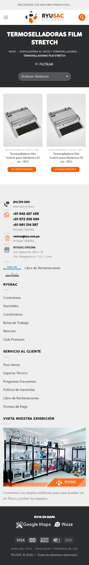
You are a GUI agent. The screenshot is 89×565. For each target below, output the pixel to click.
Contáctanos (13, 314)
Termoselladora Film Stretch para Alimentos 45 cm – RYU (23, 157)
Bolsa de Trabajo (16, 323)
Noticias (9, 331)
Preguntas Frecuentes (19, 381)
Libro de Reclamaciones (42, 268)
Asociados (11, 306)
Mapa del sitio (21, 548)
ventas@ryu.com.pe (26, 236)
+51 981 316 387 (25, 225)
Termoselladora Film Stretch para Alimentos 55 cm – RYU (66, 157)
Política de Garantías (19, 390)
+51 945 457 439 (26, 214)
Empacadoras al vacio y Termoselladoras (48, 51)
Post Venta (11, 365)
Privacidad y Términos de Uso (56, 548)
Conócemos (12, 298)
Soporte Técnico (15, 373)
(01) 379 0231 (21, 202)
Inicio (12, 51)
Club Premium (13, 339)
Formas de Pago (15, 407)
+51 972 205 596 (26, 219)
